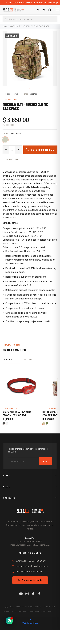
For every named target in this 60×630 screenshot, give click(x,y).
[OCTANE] (7, 423)
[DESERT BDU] (43, 423)
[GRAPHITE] (4, 423)
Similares (28, 360)
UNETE (45, 461)
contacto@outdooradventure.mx (32, 566)
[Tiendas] (44, 10)
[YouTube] (21, 593)
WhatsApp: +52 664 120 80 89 (31, 560)
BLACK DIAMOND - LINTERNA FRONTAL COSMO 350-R (17, 414)
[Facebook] (39, 593)
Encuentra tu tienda (32, 580)
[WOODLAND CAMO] (47, 423)
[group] (30, 58)
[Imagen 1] (29, 88)
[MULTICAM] (5, 140)
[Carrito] (49, 10)
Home (4, 26)
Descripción (13, 159)
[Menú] (55, 10)
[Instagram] (27, 593)
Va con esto (9, 360)
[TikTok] (33, 593)
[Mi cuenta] (38, 10)
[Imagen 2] (31, 88)
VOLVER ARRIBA (30, 623)
